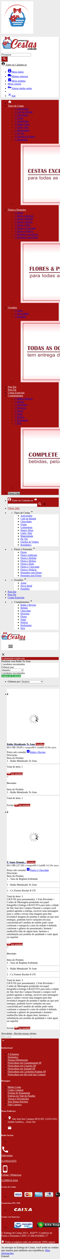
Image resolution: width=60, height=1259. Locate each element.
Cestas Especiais (16, 392)
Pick (22, 628)
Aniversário (26, 515)
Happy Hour (26, 530)
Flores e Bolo (27, 564)
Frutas (23, 524)
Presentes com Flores (31, 572)
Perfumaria (26, 625)
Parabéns (25, 588)
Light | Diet (26, 533)
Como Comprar (16, 1090)
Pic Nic (24, 539)
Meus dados (16, 71)
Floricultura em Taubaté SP (21, 1068)
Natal (23, 619)
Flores (23, 552)
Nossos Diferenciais (18, 1060)
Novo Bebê (26, 585)
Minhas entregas (18, 76)
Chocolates (26, 521)
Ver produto (15, 773)
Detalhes (40, 744)
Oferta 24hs (14, 493)
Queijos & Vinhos (29, 542)
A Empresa (13, 1054)
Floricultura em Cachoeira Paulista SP (27, 1071)
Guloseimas (26, 527)
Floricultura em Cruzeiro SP (22, 1065)
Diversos (24, 613)
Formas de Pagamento (19, 1093)
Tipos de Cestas (16, 105)
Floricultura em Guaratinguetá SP (24, 1062)
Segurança (13, 1057)
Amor (23, 583)
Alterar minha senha (20, 88)
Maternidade (26, 536)
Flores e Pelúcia (28, 569)
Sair (12, 95)
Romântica (25, 544)
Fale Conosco (15, 1104)
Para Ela (12, 387)
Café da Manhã (28, 518)
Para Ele (12, 389)
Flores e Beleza (28, 561)
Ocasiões (12, 307)
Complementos (15, 395)
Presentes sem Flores (30, 575)
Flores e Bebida (28, 558)
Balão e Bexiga (28, 605)
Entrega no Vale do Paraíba (21, 1095)
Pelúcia (24, 622)
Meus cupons (14, 83)
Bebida (24, 607)
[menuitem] (33, 102)
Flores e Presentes (17, 209)
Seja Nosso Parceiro (18, 1101)
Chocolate (25, 610)
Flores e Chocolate (29, 566)
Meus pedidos (17, 81)
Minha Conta (14, 1087)
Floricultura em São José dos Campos (27, 1074)
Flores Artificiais (28, 555)
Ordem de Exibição (11, 676)
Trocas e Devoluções (18, 1098)
